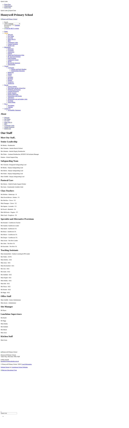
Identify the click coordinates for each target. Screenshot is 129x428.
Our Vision (11, 36)
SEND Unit (11, 45)
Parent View (7, 7)
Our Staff (10, 37)
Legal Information (27, 364)
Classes (6, 66)
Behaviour (11, 49)
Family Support (12, 93)
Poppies (10, 80)
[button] (12, 10)
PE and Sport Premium (14, 56)
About (6, 33)
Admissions (11, 52)
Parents (6, 85)
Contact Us (7, 108)
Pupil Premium (12, 58)
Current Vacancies (13, 44)
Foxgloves (11, 82)
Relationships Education (18, 71)
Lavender (10, 77)
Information (7, 47)
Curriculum (11, 67)
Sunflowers (11, 83)
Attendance (11, 97)
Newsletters (11, 105)
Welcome (10, 34)
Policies (10, 53)
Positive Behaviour (13, 94)
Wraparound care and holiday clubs (17, 99)
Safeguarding (11, 64)
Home (6, 31)
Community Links (13, 42)
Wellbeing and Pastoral (14, 89)
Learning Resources (13, 91)
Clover (9, 75)
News (5, 104)
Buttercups (11, 72)
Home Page (7, 4)
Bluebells (10, 78)
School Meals (11, 102)
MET (9, 41)
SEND (9, 61)
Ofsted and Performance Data (16, 55)
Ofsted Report (8, 6)
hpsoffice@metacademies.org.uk (10, 361)
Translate (17, 25)
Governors (11, 50)
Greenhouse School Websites (19, 367)
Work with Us (12, 39)
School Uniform (12, 86)
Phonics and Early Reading (18, 69)
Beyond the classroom (14, 63)
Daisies (10, 74)
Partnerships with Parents (15, 96)
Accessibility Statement (14, 110)
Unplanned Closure (13, 60)
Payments (10, 100)
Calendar (10, 107)
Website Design (5, 367)
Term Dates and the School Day (16, 88)
